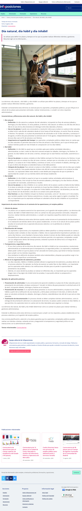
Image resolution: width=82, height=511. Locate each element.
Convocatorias (11, 26)
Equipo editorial (43, 2)
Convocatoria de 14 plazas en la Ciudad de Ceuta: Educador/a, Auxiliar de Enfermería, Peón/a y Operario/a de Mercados (31, 452)
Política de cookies (47, 499)
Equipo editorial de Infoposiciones (21, 340)
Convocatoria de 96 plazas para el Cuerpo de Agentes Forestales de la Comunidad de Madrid (70, 451)
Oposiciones (33, 14)
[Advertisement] (41, 372)
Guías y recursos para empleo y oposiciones (19, 17)
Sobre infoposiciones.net (28, 2)
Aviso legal (45, 492)
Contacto (77, 2)
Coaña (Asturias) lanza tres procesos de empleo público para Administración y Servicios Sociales (50, 451)
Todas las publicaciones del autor (20, 351)
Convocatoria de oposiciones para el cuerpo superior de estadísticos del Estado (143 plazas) (10, 451)
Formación (23, 14)
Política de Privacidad (48, 495)
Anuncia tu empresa (28, 504)
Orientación (12, 14)
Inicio (3, 17)
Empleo (3, 14)
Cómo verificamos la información (61, 2)
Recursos (43, 14)
